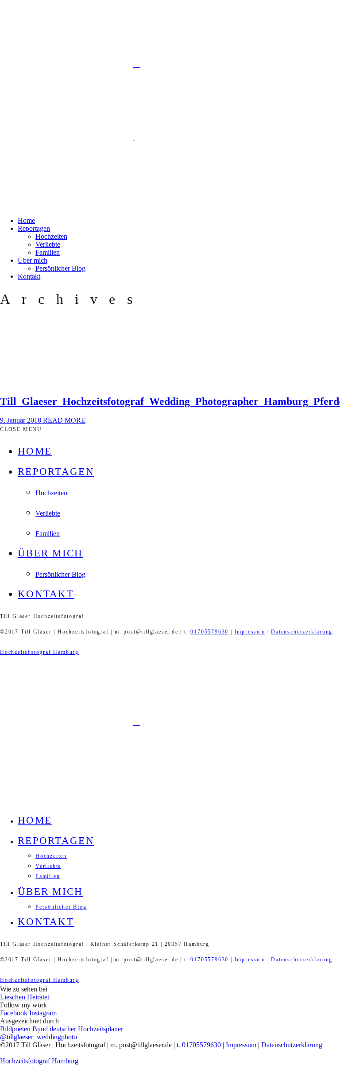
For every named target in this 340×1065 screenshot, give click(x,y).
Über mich (32, 260)
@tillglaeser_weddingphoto (38, 1037)
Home (26, 220)
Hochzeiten (51, 236)
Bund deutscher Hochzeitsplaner (77, 1029)
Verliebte (47, 244)
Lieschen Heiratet (24, 997)
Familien (47, 252)
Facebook (13, 1013)
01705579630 (209, 632)
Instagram (43, 1013)
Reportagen (34, 228)
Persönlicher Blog (60, 268)
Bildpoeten (15, 1029)
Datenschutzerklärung (301, 632)
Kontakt (29, 276)
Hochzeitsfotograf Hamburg (39, 652)
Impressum (250, 632)
